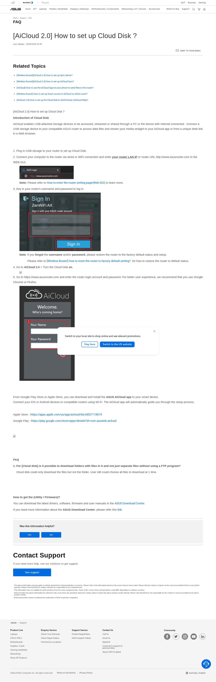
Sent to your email (190, 51)
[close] (154, 331)
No (51, 535)
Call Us (105, 634)
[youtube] (194, 636)
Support (23, 18)
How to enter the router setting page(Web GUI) (76, 182)
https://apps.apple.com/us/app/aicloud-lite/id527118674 (66, 414)
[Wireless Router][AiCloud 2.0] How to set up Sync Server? (45, 75)
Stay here (89, 344)
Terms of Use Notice (66, 673)
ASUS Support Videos (81, 638)
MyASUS (106, 642)
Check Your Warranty (50, 634)
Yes (29, 535)
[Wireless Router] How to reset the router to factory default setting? (89, 261)
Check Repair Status (50, 638)
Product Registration (81, 634)
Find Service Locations (51, 642)
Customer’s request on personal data (112, 647)
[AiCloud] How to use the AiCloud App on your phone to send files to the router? (55, 87)
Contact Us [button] (107, 630)
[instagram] (185, 636)
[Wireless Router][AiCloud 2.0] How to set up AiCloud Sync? (45, 81)
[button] (202, 2)
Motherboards (16, 642)
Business (192, 2)
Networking (15, 654)
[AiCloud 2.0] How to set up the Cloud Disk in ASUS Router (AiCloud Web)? (52, 100)
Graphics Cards (17, 646)
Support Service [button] (80, 630)
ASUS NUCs (16, 638)
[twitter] (176, 636)
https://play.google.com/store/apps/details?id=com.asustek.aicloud (73, 420)
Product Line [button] (16, 630)
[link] (15, 9)
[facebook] (167, 636)
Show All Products (18, 658)
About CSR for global (111, 652)
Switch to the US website (117, 344)
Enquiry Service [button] (49, 630)
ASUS (15, 18)
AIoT (183, 2)
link (119, 509)
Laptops (14, 634)
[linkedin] (202, 636)
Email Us (106, 638)
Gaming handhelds (18, 650)
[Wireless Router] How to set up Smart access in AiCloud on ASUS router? (52, 94)
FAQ (30, 18)
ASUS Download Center (129, 503)
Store (28, 9)
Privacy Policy (86, 673)
